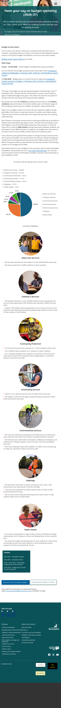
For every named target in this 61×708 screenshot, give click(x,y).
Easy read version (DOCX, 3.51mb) (42, 582)
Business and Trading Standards (11, 651)
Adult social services (8, 637)
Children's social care (8, 644)
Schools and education (8, 627)
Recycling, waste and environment (12, 630)
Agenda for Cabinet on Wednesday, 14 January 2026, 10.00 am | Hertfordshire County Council (30, 73)
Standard (40, 665)
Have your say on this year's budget (15, 582)
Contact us (25, 630)
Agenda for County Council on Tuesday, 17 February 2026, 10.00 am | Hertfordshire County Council (29, 81)
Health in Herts (6, 649)
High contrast (52, 666)
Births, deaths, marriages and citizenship (10, 641)
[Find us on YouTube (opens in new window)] (57, 654)
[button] (4, 614)
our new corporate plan (38, 150)
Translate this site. (6, 664)
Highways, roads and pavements (11, 632)
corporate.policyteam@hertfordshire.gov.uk (18, 591)
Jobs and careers (26, 627)
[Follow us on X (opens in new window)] (53, 654)
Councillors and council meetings (31, 632)
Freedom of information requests (31, 635)
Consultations (26, 637)
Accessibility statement (28, 640)
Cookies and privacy (27, 642)
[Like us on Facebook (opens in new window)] (49, 654)
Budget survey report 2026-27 (13, 59)
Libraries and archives (8, 635)
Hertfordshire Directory (9, 654)
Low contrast (40, 673)
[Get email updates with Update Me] (54, 648)
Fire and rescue (6, 646)
